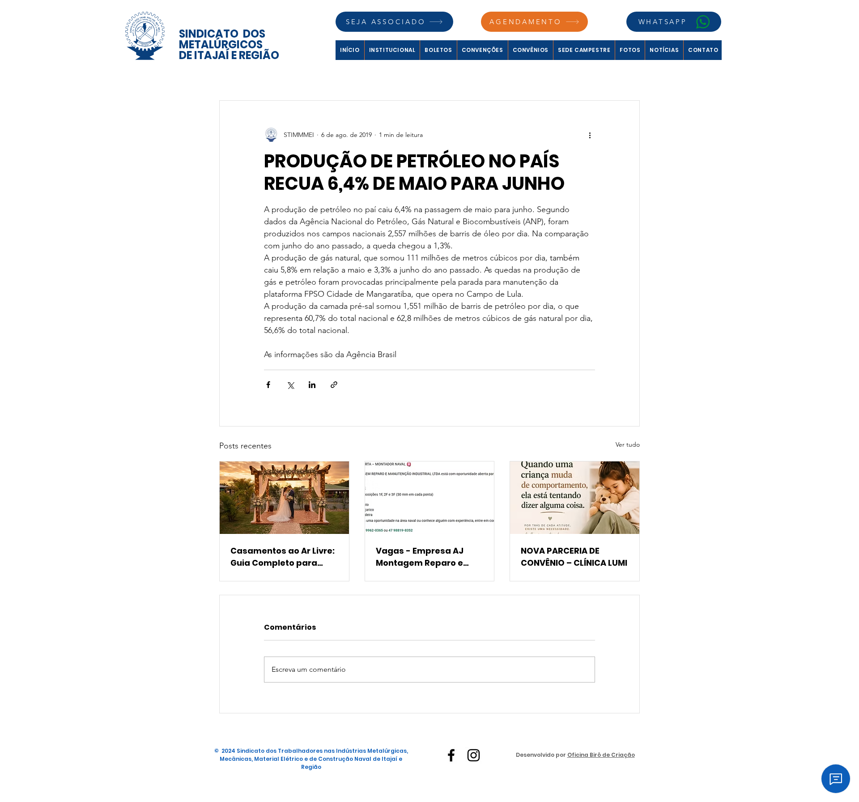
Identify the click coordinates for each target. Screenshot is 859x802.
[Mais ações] (589, 134)
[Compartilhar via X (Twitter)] (290, 384)
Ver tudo (628, 444)
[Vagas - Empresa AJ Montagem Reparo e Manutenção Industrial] (429, 497)
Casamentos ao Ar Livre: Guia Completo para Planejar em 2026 (282, 557)
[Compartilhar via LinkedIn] (312, 384)
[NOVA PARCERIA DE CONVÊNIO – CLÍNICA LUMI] (574, 497)
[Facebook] (451, 755)
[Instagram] (473, 755)
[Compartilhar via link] (334, 384)
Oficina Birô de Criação (601, 755)
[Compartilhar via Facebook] (268, 384)
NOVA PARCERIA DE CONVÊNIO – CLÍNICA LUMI (574, 556)
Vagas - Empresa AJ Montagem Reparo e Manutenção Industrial (424, 557)
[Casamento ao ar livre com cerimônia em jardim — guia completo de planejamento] (284, 497)
